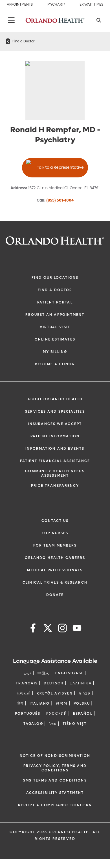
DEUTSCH (54, 683)
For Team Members (55, 545)
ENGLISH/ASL (69, 673)
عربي (28, 673)
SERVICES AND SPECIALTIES (55, 411)
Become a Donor (55, 364)
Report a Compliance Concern (55, 805)
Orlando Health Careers (55, 558)
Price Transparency (55, 485)
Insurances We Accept (55, 424)
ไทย (53, 723)
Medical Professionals (55, 570)
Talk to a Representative (60, 167)
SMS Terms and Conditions (55, 780)
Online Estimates (55, 339)
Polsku (82, 703)
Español (83, 713)
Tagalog (33, 723)
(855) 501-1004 (60, 200)
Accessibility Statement (55, 793)
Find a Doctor (23, 41)
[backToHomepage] (8, 41)
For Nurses (55, 533)
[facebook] (33, 628)
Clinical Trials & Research (55, 582)
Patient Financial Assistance (55, 461)
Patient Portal (54, 302)
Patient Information (55, 436)
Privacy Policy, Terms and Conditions (55, 768)
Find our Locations (55, 277)
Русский (56, 713)
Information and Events (54, 448)
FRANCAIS (27, 683)
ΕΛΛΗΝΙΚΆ (81, 683)
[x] (47, 628)
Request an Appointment (54, 314)
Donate (55, 595)
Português (27, 713)
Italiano (40, 703)
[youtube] (77, 628)
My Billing (55, 351)
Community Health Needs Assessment (55, 473)
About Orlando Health (55, 399)
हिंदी (20, 703)
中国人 (43, 673)
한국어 (62, 703)
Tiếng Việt (75, 723)
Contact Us (55, 520)
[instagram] (62, 628)
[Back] (11, 20)
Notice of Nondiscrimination (55, 755)
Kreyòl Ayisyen (55, 693)
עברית (85, 693)
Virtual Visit (55, 327)
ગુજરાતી (23, 693)
